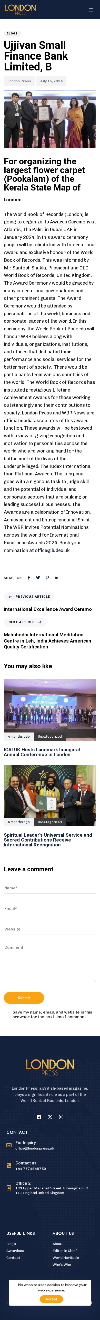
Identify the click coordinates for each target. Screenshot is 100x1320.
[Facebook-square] (39, 1117)
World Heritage (66, 1257)
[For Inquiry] (30, 1146)
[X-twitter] (50, 1117)
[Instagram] (61, 1117)
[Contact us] (26, 1166)
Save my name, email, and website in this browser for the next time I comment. (52, 1014)
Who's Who (62, 1264)
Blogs (12, 33)
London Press (19, 81)
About (58, 1244)
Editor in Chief (65, 1251)
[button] (93, 10)
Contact (13, 1257)
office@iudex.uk (52, 550)
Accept (51, 1299)
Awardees (15, 1251)
